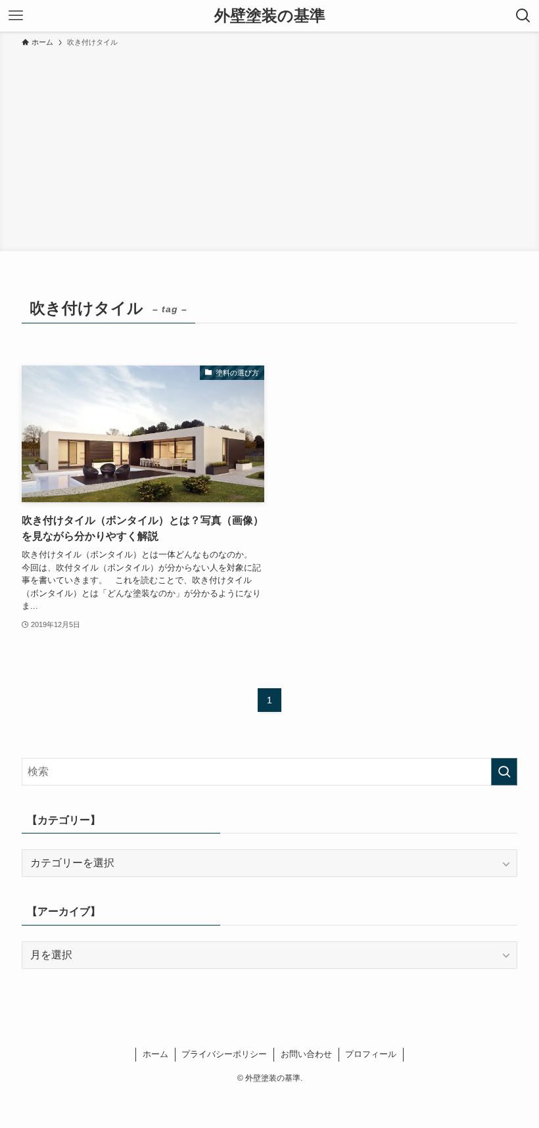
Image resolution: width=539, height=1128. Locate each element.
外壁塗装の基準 (269, 16)
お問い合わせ (306, 1054)
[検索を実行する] (504, 772)
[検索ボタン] (523, 16)
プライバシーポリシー (224, 1054)
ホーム (155, 1054)
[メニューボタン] (16, 16)
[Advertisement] (269, 147)
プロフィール (370, 1054)
